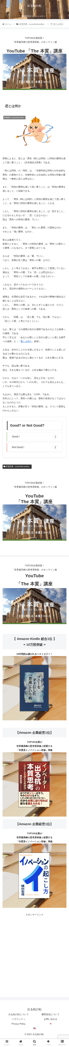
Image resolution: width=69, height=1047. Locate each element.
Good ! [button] (34, 436)
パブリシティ (18, 1019)
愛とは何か (26, 341)
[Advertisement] (34, 951)
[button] (62, 569)
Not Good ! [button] (34, 447)
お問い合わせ (50, 1019)
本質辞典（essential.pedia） (18, 466)
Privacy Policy (19, 1023)
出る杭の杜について (19, 1014)
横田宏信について (51, 1014)
